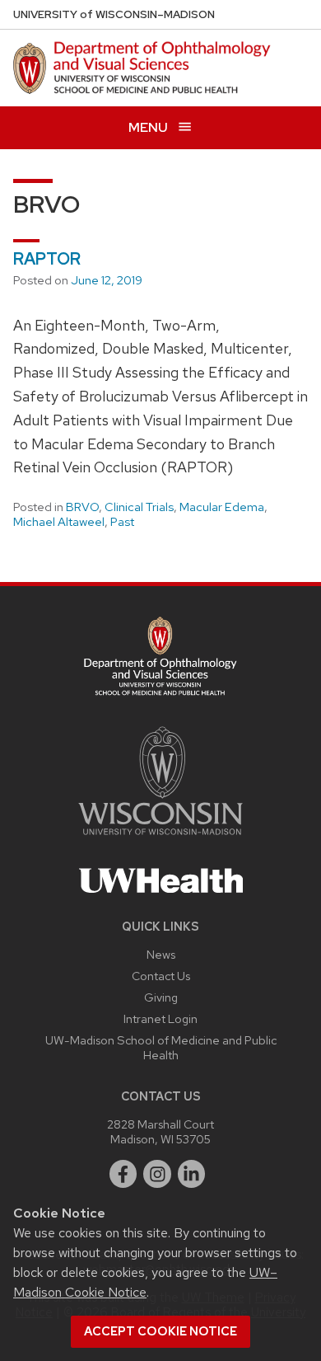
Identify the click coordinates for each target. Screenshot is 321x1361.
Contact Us (161, 975)
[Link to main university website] (160, 838)
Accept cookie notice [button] (160, 1331)
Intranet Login (160, 1018)
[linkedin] (192, 1174)
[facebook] (123, 1174)
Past (122, 522)
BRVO (82, 507)
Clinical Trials (139, 507)
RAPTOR (47, 259)
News (161, 954)
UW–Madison (114, 14)
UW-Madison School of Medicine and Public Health (161, 1047)
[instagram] (157, 1174)
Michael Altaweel (59, 522)
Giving (161, 997)
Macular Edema (221, 507)
